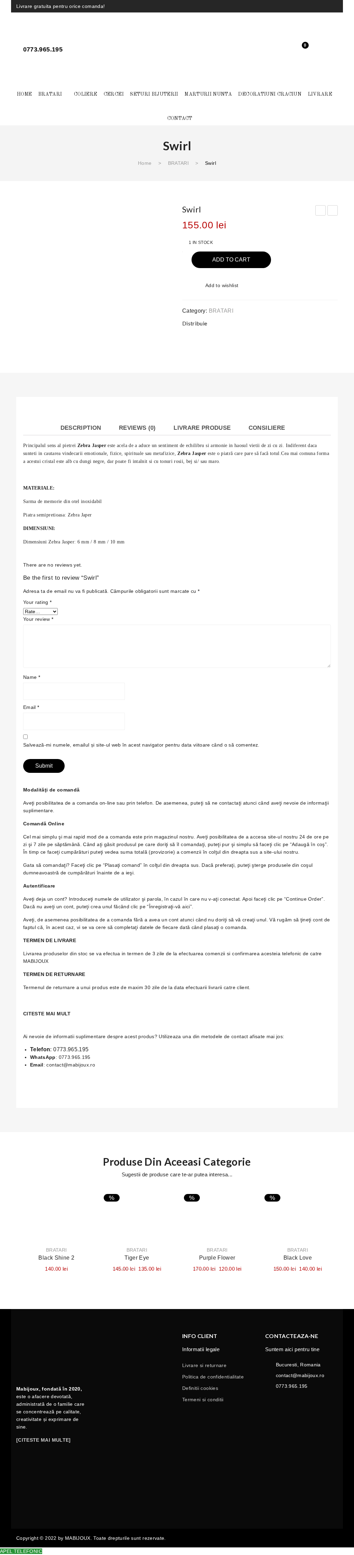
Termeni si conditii (203, 1399)
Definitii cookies (200, 1388)
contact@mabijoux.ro (70, 1065)
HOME (24, 94)
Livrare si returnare (204, 1365)
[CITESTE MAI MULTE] (43, 1440)
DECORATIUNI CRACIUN (269, 94)
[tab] (81, 428)
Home (144, 163)
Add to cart (231, 260)
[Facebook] (308, 5)
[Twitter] (290, 323)
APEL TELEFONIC (21, 1551)
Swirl (321, 211)
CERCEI (114, 94)
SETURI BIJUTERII (154, 94)
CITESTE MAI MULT (47, 1013)
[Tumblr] (335, 5)
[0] (300, 49)
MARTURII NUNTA (208, 94)
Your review (38, 619)
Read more (217, 1221)
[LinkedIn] (331, 323)
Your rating (37, 602)
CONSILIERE (267, 427)
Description (80, 427)
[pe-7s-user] (328, 50)
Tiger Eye (136, 1258)
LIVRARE (320, 94)
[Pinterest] (303, 323)
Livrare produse (202, 427)
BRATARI (50, 94)
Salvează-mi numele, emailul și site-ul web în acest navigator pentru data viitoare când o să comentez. (141, 745)
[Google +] (317, 323)
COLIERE (85, 94)
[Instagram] (321, 5)
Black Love (297, 1258)
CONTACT (179, 118)
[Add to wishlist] (83, 1201)
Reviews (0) (137, 427)
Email (31, 707)
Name (31, 677)
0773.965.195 (70, 1049)
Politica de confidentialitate (213, 1376)
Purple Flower (217, 1258)
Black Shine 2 (56, 1258)
